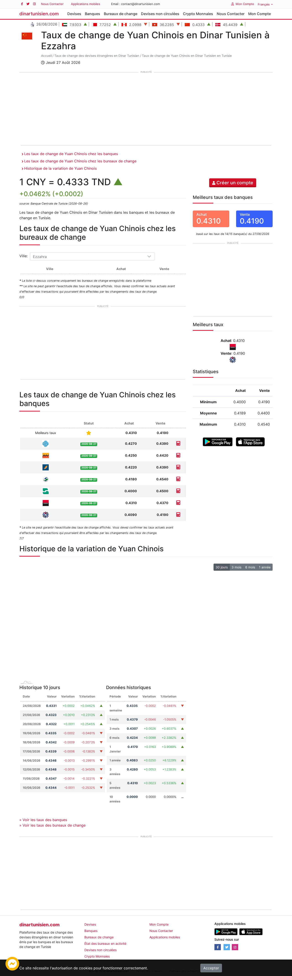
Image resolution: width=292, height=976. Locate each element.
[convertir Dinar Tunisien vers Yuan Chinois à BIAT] (178, 467)
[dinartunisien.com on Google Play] (225, 931)
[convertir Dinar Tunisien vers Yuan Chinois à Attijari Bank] (178, 455)
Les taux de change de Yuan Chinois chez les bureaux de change (80, 161)
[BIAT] (45, 467)
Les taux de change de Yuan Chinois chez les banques (71, 153)
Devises (74, 13)
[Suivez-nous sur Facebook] (22, 4)
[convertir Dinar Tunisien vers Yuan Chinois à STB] (178, 443)
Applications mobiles (85, 4)
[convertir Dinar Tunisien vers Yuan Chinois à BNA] (178, 491)
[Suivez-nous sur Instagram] (34, 4)
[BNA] (45, 491)
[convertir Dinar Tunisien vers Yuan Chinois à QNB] (178, 515)
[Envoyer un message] (12, 963)
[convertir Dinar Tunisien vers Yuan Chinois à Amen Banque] (178, 479)
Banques (92, 13)
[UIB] (45, 503)
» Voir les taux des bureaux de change (52, 825)
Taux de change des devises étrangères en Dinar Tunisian (96, 55)
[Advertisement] (146, 109)
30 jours (222, 567)
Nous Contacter (52, 4)
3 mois (236, 567)
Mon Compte (245, 4)
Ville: (24, 256)
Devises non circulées (160, 13)
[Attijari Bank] (45, 455)
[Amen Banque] (45, 479)
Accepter (211, 968)
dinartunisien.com (39, 13)
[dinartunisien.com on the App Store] (250, 931)
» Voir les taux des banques (43, 819)
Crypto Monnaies (198, 13)
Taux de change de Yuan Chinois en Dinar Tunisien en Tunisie (187, 55)
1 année (265, 567)
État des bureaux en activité (105, 943)
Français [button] (264, 4)
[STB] (45, 443)
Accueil (46, 55)
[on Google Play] (218, 441)
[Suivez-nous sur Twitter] (28, 4)
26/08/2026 (46, 24)
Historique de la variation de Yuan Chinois (60, 168)
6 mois (250, 567)
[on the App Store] (250, 441)
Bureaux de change (120, 13)
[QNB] (45, 514)
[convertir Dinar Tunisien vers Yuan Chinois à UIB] (178, 503)
